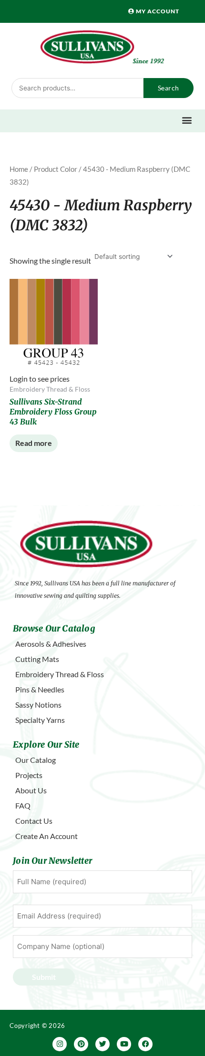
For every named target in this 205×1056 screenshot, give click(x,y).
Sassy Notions (38, 704)
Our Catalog (35, 759)
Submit (44, 976)
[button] (187, 120)
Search (168, 88)
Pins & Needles (39, 689)
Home (19, 169)
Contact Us (33, 820)
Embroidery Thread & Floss (59, 674)
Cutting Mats (37, 658)
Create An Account (46, 835)
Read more (33, 442)
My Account (156, 11)
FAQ (23, 805)
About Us (31, 790)
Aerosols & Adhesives (50, 643)
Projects (28, 775)
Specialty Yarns (40, 719)
